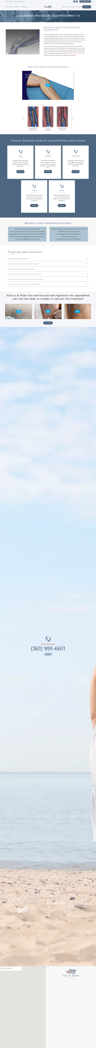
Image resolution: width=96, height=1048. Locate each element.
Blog (68, 6)
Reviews (72, 6)
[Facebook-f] (74, 1)
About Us (11, 6)
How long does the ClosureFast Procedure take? (21, 269)
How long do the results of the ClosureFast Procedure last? (24, 284)
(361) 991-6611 (48, 648)
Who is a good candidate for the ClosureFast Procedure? (23, 264)
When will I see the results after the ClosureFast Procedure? (24, 274)
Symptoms (23, 6)
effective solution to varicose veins (74, 53)
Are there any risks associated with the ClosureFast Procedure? (25, 279)
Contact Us (78, 6)
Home (6, 6)
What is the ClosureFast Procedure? (18, 258)
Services (16, 6)
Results (64, 6)
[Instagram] (77, 1)
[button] (23, 118)
